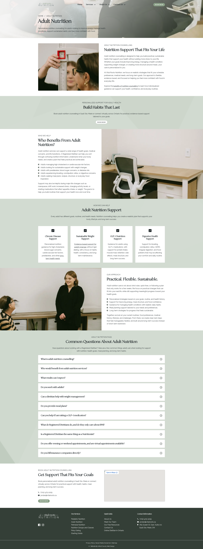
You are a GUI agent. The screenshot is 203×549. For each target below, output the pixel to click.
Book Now (159, 4)
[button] (101, 359)
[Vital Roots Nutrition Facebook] (39, 524)
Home (79, 4)
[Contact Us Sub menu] (125, 4)
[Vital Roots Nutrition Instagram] (43, 524)
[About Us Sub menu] (109, 4)
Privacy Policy (90, 543)
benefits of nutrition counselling (125, 86)
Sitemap (114, 543)
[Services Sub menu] (95, 4)
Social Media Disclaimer (103, 543)
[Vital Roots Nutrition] (46, 4)
